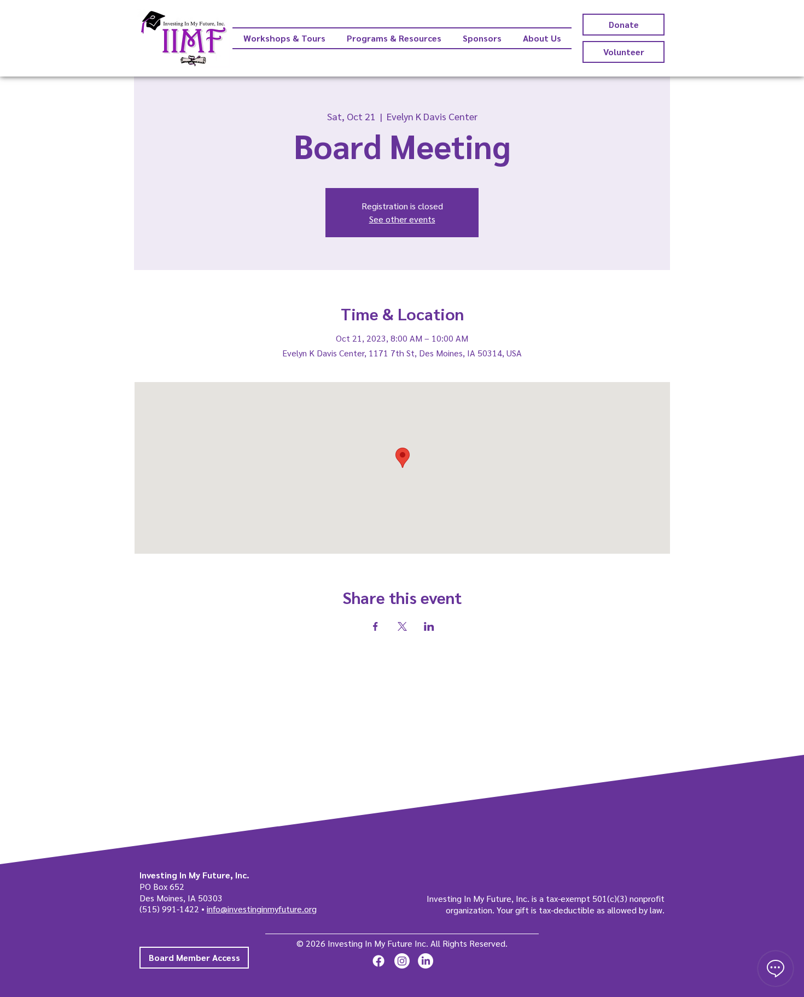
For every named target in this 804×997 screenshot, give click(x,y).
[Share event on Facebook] (375, 626)
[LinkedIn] (425, 961)
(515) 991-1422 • (173, 908)
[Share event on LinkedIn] (429, 626)
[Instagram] (402, 961)
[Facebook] (378, 961)
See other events (402, 219)
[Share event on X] (402, 626)
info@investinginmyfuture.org (262, 908)
